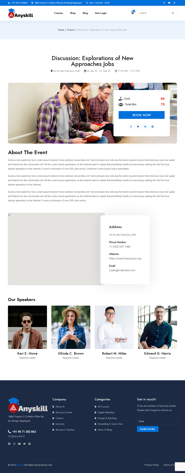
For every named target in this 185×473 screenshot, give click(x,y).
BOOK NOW (142, 115)
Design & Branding (107, 418)
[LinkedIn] (145, 126)
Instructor (60, 424)
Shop (73, 13)
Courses (58, 13)
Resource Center (64, 412)
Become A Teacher (65, 429)
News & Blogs (105, 429)
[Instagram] (14, 444)
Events (70, 29)
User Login (101, 13)
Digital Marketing (106, 412)
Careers (59, 418)
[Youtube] (19, 444)
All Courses (103, 406)
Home (61, 29)
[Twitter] (138, 126)
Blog (85, 13)
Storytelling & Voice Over (110, 424)
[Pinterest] (152, 126)
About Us (60, 406)
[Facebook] (131, 126)
